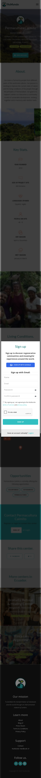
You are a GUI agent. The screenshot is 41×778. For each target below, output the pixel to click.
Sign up (20, 422)
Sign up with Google (22, 365)
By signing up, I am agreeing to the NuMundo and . (19, 403)
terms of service (8, 405)
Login (30, 433)
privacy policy (22, 405)
